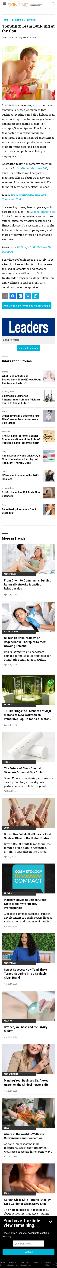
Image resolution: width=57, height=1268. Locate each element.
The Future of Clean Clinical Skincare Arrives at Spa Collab (24, 770)
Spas (6, 1128)
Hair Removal (11, 631)
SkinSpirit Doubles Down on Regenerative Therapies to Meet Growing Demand (25, 642)
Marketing (10, 574)
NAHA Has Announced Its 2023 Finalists (20, 477)
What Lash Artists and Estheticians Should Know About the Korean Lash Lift (21, 380)
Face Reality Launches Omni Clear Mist (19, 511)
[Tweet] (28, 296)
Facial (7, 1193)
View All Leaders (28, 348)
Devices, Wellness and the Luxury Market (25, 1029)
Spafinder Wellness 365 (32, 168)
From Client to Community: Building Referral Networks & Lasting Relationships (27, 584)
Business (17, 20)
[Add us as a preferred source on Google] (35, 296)
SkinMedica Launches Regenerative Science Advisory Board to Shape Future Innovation (21, 399)
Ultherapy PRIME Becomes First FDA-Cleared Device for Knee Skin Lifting (21, 419)
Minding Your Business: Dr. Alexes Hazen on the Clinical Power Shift (26, 1082)
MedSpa (8, 1020)
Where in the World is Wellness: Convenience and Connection (24, 1136)
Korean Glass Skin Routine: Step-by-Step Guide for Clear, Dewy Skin (28, 1201)
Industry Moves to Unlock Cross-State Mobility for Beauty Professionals (25, 903)
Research (6, 431)
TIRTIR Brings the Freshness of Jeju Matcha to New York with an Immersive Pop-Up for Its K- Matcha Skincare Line (27, 715)
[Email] (5, 296)
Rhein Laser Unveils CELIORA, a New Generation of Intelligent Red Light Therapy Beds (21, 459)
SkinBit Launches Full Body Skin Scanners (21, 494)
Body (4, 451)
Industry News (8, 392)
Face (4, 505)
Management (11, 1074)
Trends (31, 20)
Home (5, 20)
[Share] (13, 296)
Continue (28, 1252)
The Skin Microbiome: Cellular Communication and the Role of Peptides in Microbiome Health (21, 439)
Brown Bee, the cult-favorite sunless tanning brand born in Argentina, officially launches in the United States (27, 847)
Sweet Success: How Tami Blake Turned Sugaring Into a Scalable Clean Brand (25, 973)
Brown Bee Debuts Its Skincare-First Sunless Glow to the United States (27, 836)
